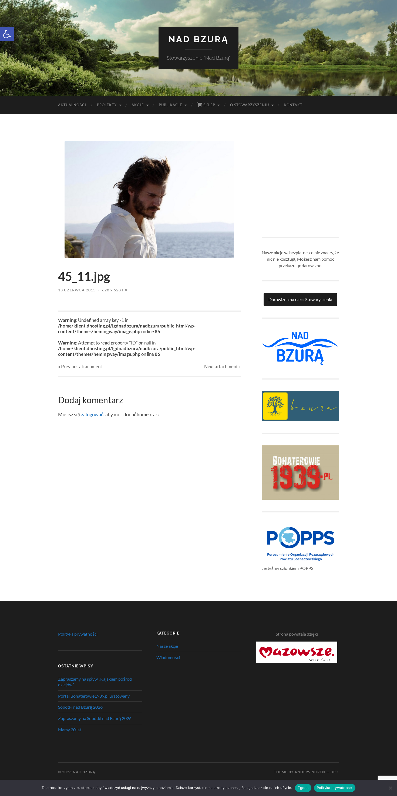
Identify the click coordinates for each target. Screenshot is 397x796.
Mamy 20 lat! (70, 729)
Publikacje (170, 105)
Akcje (138, 105)
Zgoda (303, 787)
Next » (222, 366)
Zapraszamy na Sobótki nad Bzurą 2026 (95, 718)
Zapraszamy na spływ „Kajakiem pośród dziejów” (95, 681)
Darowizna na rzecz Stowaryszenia (300, 299)
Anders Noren (310, 772)
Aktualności (72, 105)
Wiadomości (168, 657)
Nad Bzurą (199, 39)
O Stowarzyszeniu (249, 105)
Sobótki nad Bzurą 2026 (80, 706)
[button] (7, 34)
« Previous (80, 366)
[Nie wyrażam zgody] (390, 788)
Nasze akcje (167, 646)
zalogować (92, 414)
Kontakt (293, 105)
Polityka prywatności (77, 633)
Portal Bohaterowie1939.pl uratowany (94, 695)
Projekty (107, 105)
